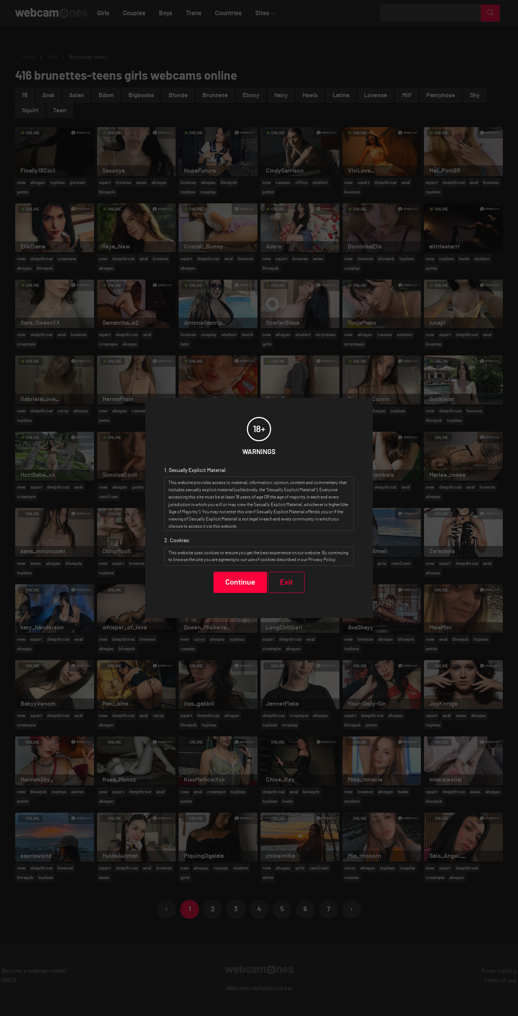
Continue (240, 582)
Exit (286, 582)
